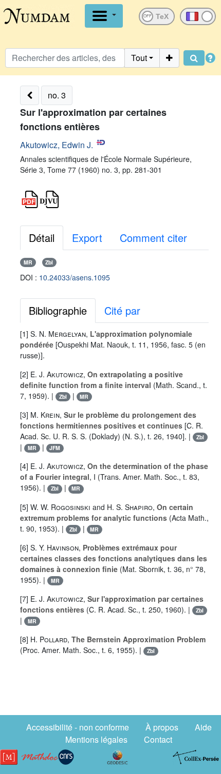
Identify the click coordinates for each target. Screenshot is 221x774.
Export (87, 237)
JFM (54, 448)
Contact (158, 739)
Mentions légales (96, 739)
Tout (139, 58)
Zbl (49, 262)
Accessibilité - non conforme (77, 727)
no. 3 (57, 95)
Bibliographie (58, 310)
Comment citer (153, 237)
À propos (161, 727)
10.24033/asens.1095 (74, 277)
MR (28, 262)
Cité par (122, 310)
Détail (41, 237)
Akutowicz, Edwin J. (56, 145)
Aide (203, 727)
